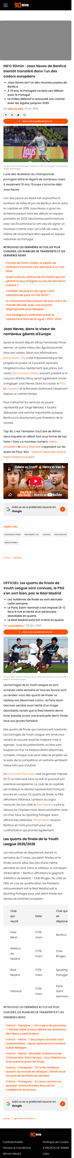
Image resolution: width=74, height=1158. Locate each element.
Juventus (13, 389)
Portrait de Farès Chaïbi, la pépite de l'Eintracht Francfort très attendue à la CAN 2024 (35, 267)
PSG (62, 383)
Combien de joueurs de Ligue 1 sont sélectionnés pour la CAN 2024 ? (30, 293)
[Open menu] (5, 5)
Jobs (46, 1154)
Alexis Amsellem (11, 542)
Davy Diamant (60, 534)
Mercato (17, 557)
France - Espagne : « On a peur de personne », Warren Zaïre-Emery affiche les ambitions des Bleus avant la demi (36, 1029)
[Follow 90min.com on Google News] (62, 509)
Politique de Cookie (56, 1142)
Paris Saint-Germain (21, 774)
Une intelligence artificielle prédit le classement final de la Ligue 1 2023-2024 (33, 317)
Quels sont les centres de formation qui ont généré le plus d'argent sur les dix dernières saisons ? (36, 281)
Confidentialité (13, 1142)
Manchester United (25, 373)
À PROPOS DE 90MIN (56, 1148)
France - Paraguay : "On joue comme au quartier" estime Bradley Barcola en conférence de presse (33, 1086)
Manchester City (14, 358)
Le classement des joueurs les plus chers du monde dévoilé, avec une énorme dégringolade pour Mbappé (36, 305)
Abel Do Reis (15, 108)
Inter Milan (42, 820)
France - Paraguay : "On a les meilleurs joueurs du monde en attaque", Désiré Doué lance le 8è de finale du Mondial (36, 1071)
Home (6, 557)
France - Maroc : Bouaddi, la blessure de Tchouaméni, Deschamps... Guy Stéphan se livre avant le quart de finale (36, 1057)
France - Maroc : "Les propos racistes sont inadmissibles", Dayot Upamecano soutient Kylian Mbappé (36, 1043)
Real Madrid (45, 805)
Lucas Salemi (16, 625)
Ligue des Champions (24, 1118)
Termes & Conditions (17, 1148)
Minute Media (12, 1154)
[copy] (24, 115)
